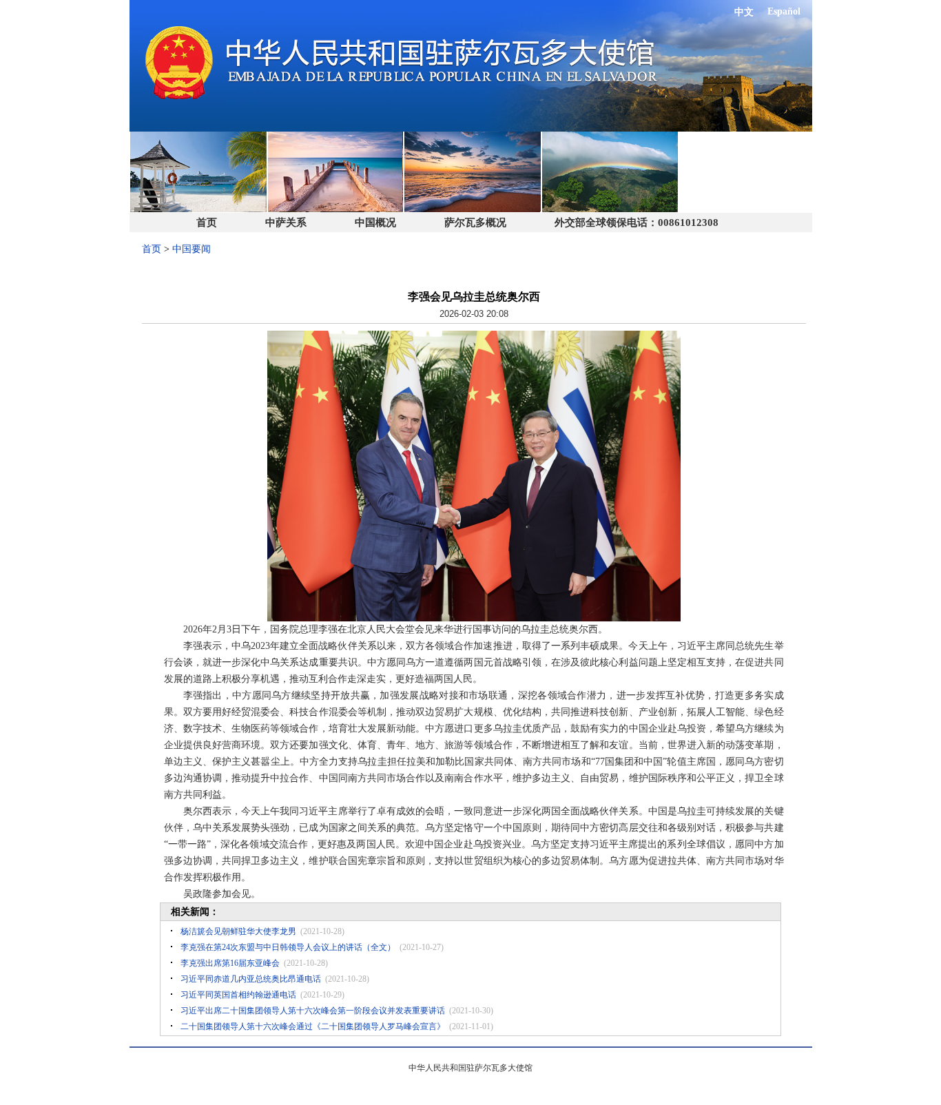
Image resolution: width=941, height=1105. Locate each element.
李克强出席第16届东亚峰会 (230, 963)
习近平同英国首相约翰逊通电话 (238, 995)
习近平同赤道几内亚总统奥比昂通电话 (250, 979)
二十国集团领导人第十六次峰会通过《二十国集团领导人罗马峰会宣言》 (312, 1026)
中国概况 (375, 222)
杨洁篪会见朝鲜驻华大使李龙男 (238, 931)
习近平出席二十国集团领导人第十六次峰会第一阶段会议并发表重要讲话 (312, 1010)
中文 (744, 12)
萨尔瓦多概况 (475, 222)
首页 (206, 222)
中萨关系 (286, 222)
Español (783, 11)
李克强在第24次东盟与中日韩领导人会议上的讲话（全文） (287, 947)
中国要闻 (191, 249)
